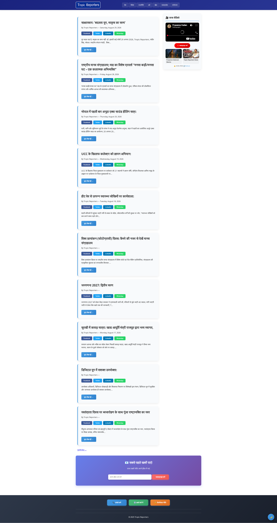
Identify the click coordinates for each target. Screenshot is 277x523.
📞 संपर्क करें (117, 502)
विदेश (132, 5)
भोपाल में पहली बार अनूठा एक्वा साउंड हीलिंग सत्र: (108, 111)
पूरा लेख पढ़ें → (88, 50)
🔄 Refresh (186, 66)
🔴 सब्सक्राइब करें (182, 45)
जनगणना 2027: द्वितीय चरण (97, 285)
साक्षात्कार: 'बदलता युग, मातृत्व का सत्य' (103, 22)
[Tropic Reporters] (88, 5)
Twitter (97, 33)
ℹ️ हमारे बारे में (138, 502)
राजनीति (141, 5)
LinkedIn (108, 33)
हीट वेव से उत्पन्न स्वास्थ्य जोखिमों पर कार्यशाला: (107, 196)
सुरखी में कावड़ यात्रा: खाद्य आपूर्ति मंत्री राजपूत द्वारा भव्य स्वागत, (117, 327)
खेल (156, 5)
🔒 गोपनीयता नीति (160, 502)
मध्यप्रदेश (165, 5)
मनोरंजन (174, 5)
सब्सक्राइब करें (160, 477)
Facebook (87, 33)
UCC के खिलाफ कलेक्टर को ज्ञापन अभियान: (106, 154)
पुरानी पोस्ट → (82, 450)
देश (125, 5)
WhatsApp (120, 33)
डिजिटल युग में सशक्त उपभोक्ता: (99, 370)
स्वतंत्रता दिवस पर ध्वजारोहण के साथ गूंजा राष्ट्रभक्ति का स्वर (115, 412)
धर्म (149, 5)
